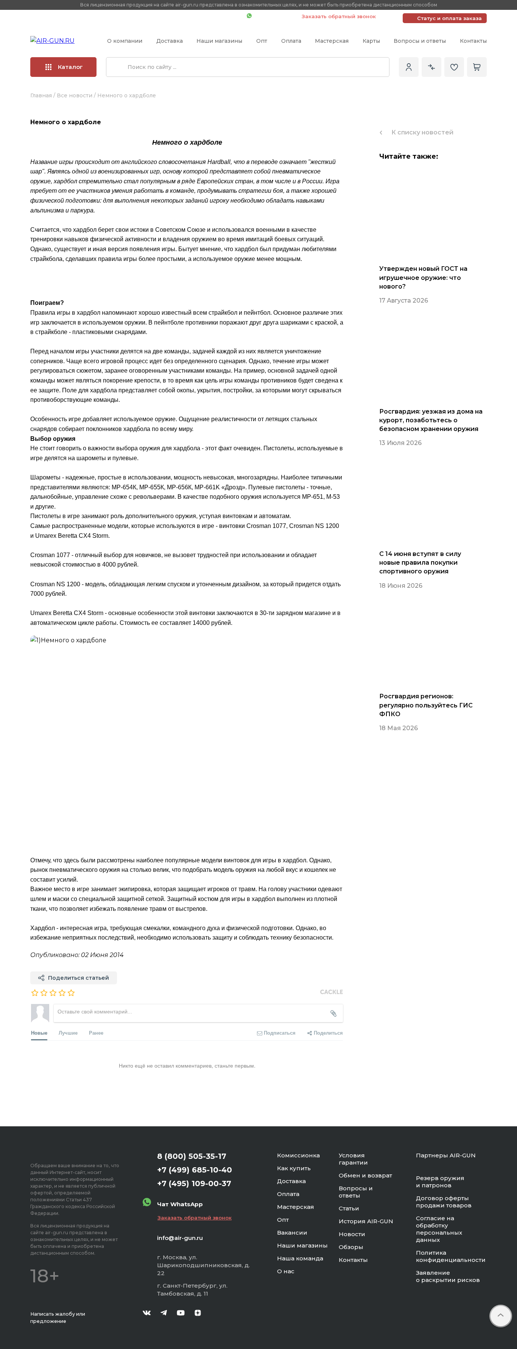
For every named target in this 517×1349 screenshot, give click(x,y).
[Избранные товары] (454, 67)
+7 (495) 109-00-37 (207, 16)
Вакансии (292, 1232)
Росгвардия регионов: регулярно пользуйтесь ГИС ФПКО (426, 705)
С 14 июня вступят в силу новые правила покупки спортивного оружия (420, 562)
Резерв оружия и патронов (440, 1181)
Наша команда (300, 1258)
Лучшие (68, 1032)
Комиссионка (298, 1155)
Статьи (349, 1208)
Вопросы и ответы (420, 40)
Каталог (70, 66)
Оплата (291, 40)
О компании (124, 40)
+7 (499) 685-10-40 (131, 16)
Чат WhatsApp (273, 16)
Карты (371, 40)
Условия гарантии (353, 1159)
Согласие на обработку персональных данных (439, 1229)
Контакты (473, 40)
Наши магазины (219, 40)
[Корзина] (477, 67)
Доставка (169, 40)
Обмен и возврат (365, 1175)
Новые (39, 1032)
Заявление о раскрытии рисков (448, 1276)
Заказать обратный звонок (339, 16)
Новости (352, 1234)
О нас (285, 1271)
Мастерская (332, 40)
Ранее (96, 1032)
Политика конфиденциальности (451, 1256)
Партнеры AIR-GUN (446, 1155)
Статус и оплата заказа (449, 18)
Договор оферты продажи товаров (444, 1201)
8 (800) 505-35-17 (191, 1156)
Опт (261, 40)
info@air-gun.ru (180, 1237)
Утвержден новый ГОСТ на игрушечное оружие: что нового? (423, 277)
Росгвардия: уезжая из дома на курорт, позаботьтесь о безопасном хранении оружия (431, 420)
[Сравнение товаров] (431, 67)
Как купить (294, 1168)
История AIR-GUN (366, 1221)
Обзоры (351, 1247)
